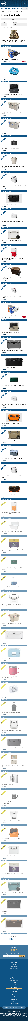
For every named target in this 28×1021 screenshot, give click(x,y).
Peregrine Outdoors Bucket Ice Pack (10, 77)
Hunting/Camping (7, 11)
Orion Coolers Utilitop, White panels (10, 315)
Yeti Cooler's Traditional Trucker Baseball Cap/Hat (13, 695)
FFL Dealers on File (14, 984)
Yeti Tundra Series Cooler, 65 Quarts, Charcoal (12, 747)
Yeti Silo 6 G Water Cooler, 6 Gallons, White (11, 820)
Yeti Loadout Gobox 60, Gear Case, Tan (11, 332)
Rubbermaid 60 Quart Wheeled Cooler (10, 587)
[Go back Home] (1, 11)
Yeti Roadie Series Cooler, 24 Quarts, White (11, 730)
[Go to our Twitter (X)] (14, 950)
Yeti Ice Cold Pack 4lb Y (7, 658)
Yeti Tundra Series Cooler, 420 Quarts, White (12, 531)
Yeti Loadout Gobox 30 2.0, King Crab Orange (12, 423)
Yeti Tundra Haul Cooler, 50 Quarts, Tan (11, 440)
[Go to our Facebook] (11, 950)
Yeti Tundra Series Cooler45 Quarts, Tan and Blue (13, 131)
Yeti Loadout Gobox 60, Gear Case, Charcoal (12, 94)
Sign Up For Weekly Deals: (14, 954)
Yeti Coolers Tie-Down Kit (7, 784)
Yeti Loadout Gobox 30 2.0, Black (9, 204)
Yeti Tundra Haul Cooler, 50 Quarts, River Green (12, 892)
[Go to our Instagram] (16, 950)
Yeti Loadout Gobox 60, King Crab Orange (11, 838)
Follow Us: (14, 947)
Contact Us (14, 964)
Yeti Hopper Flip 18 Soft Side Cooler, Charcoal (12, 148)
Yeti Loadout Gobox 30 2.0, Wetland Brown (12, 495)
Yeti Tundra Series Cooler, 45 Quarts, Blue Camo (12, 458)
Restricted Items (14, 979)
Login (14, 972)
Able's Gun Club (14, 1001)
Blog (14, 970)
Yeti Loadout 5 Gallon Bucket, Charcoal (11, 712)
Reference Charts (14, 968)
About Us (14, 996)
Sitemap (14, 994)
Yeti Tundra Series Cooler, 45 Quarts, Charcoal (12, 350)
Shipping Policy (14, 980)
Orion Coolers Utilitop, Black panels (10, 59)
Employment (14, 993)
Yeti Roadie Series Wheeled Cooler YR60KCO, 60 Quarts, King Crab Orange (12, 513)
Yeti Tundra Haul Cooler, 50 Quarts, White (11, 240)
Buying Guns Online (14, 977)
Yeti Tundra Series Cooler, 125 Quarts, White (12, 641)
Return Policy (14, 982)
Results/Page (4, 22)
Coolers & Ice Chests (17, 11)
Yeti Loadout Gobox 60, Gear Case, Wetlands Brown (14, 929)
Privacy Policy (14, 991)
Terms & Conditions (14, 989)
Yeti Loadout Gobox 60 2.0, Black (9, 367)
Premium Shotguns (14, 1003)
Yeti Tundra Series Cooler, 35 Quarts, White (11, 856)
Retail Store (14, 966)
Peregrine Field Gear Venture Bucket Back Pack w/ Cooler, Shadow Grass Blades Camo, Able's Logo (13, 41)
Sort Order (15, 22)
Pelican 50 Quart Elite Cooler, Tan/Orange (11, 623)
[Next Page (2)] (17, 939)
